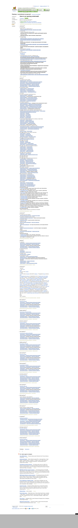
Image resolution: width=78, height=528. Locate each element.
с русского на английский (36, 14)
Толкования (20, 11)
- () (32, 38)
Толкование (22, 18)
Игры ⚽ (35, 11)
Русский (13, 24)
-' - (33, 61)
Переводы (25, 11)
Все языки (13, 21)
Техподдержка (26, 506)
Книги (30, 11)
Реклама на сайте (30, 506)
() (31, 21)
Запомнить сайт (36, 6)
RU (48, 6)
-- (28, 297)
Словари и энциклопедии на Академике (26, 8)
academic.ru (14, 11)
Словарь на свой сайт (43, 6)
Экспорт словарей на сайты (15, 508)
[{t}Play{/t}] (31, 19)
